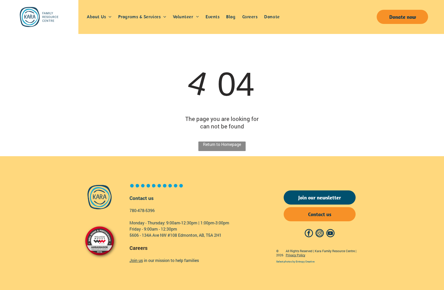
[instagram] (320, 234)
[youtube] (330, 234)
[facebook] (309, 234)
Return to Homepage (222, 144)
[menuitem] (99, 17)
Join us (136, 260)
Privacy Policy (295, 255)
